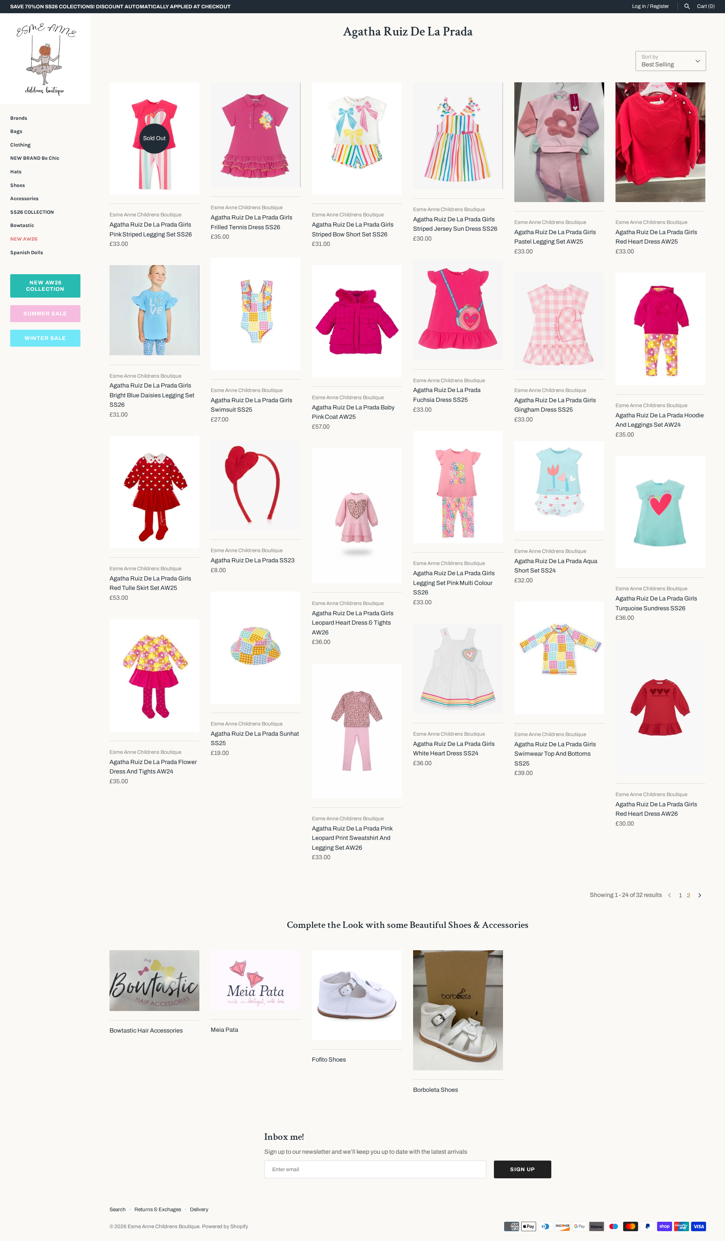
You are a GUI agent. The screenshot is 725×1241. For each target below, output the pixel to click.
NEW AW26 (23, 239)
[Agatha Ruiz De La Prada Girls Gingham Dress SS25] (559, 321)
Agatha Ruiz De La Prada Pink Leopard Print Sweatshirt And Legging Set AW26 (352, 838)
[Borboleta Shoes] (458, 1010)
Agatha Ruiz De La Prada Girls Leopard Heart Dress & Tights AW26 (352, 623)
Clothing (20, 145)
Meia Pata (224, 1029)
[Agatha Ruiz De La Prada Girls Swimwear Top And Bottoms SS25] (559, 658)
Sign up (522, 1169)
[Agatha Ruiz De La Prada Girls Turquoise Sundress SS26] (660, 512)
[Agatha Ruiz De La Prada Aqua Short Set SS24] (559, 486)
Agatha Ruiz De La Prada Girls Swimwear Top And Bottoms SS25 (555, 754)
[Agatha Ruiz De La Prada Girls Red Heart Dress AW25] (660, 142)
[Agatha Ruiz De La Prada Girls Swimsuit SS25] (256, 314)
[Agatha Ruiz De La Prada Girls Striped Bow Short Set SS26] (357, 138)
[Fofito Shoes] (357, 995)
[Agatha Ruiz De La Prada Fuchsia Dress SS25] (458, 310)
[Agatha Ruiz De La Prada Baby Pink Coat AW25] (357, 321)
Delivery (199, 1209)
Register (659, 6)
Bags (16, 131)
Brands (18, 118)
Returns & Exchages (157, 1209)
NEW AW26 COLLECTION (45, 286)
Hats (16, 171)
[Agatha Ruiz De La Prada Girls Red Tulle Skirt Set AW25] (154, 492)
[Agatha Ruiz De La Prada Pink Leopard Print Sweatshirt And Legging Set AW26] (357, 731)
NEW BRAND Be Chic (34, 158)
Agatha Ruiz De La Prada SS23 (253, 560)
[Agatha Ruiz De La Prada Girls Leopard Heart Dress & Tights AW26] (357, 515)
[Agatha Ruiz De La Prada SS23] (256, 485)
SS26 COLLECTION (32, 212)
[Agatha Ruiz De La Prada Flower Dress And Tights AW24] (154, 675)
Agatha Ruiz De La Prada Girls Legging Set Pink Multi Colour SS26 (454, 583)
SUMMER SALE (45, 313)
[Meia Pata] (256, 980)
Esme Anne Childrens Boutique (163, 1226)
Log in (639, 6)
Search (118, 1209)
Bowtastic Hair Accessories (146, 1030)
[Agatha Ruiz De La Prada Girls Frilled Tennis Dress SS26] (256, 134)
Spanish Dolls (26, 252)
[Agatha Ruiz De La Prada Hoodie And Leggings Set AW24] (660, 329)
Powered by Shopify (225, 1226)
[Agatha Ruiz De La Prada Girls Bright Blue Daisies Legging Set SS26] (154, 310)
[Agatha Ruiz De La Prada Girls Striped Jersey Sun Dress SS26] (458, 135)
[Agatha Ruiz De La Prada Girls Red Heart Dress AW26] (660, 706)
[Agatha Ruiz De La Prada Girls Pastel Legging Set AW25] (559, 142)
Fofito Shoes (329, 1059)
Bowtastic (22, 225)
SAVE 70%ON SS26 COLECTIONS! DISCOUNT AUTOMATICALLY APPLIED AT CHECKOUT (120, 6)
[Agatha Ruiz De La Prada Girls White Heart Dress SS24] (458, 669)
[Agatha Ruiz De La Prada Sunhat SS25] (256, 647)
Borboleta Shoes (435, 1090)
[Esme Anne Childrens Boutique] (45, 58)
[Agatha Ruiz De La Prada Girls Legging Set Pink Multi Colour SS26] (458, 487)
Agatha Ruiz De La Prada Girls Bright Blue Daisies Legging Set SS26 (152, 395)
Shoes (17, 185)
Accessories (24, 198)
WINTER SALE (45, 338)
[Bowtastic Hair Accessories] (154, 980)
